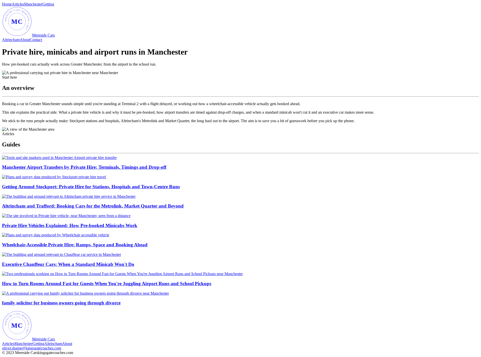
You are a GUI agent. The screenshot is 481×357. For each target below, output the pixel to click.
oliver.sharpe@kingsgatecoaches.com (31, 348)
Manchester (33, 4)
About (25, 40)
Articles (18, 4)
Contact (36, 40)
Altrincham (11, 40)
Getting (48, 4)
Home (7, 4)
